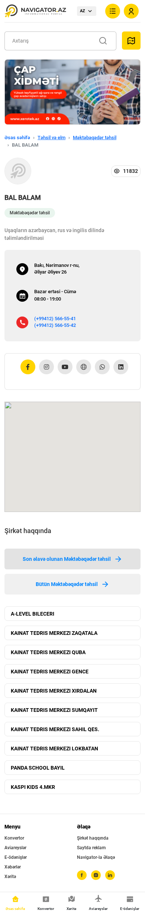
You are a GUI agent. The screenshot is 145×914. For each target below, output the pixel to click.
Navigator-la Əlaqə (96, 857)
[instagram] (96, 875)
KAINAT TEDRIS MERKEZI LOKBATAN (54, 748)
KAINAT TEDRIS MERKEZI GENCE (49, 671)
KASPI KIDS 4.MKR (33, 787)
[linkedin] (110, 875)
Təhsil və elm (51, 137)
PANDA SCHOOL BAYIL (38, 768)
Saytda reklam (91, 847)
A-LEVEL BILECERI (32, 614)
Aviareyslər (15, 847)
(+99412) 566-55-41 (55, 318)
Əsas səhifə (17, 137)
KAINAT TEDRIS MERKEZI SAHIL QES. (55, 729)
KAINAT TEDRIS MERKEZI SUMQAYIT (54, 710)
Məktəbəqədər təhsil (94, 137)
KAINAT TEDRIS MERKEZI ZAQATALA (54, 633)
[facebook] (82, 875)
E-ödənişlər (15, 857)
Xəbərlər (12, 867)
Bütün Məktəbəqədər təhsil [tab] (67, 584)
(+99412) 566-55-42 (55, 325)
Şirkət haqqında (93, 838)
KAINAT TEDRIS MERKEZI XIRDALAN (54, 691)
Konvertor (14, 838)
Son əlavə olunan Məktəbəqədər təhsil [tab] (67, 559)
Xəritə (10, 876)
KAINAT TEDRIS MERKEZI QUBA (48, 652)
